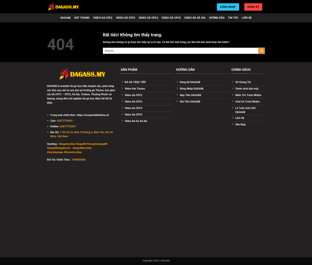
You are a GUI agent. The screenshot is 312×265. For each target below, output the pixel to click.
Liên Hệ (247, 17)
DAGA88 (65, 17)
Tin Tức (233, 17)
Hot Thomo (82, 17)
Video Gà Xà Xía (195, 17)
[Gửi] (261, 51)
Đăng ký (253, 6)
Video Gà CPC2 (102, 17)
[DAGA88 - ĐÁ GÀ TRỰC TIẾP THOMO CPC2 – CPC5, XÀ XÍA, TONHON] (63, 6)
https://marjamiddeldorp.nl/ (93, 115)
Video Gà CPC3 (125, 17)
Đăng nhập (228, 6)
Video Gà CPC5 (171, 17)
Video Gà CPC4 (148, 17)
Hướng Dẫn (216, 17)
